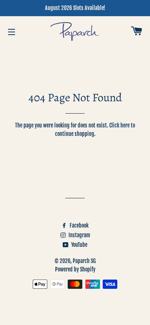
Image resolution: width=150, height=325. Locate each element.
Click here (119, 125)
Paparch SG (84, 261)
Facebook (78, 225)
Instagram (78, 235)
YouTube (78, 244)
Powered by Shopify (75, 269)
